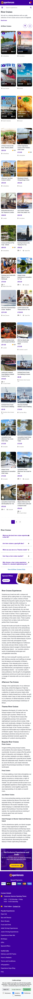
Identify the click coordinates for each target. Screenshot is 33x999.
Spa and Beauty (6, 917)
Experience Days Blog (8, 968)
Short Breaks (5, 921)
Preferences (27, 993)
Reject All (5, 989)
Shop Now (5, 580)
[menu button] (2, 7)
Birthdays (4, 939)
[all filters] (25, 26)
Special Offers (5, 946)
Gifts (2, 942)
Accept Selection (16, 989)
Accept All (27, 989)
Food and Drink (6, 925)
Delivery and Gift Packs (8, 954)
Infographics (5, 965)
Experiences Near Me (8, 935)
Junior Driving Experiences (9, 932)
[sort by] (30, 26)
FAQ (2, 972)
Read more (4, 20)
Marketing (18, 995)
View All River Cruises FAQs (16, 569)
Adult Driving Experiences (9, 928)
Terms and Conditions (8, 961)
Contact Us (16, 906)
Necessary (8, 993)
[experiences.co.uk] (16, 875)
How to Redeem (6, 957)
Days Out (4, 914)
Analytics (17, 993)
